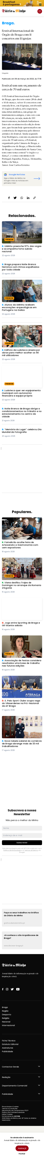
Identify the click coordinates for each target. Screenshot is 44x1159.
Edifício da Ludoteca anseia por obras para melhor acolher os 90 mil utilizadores (21, 329)
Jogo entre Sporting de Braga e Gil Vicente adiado (19, 601)
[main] (22, 485)
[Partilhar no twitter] (15, 198)
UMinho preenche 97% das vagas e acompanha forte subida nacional (19, 224)
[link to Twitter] (12, 989)
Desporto (6, 1014)
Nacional (6, 1021)
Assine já (22, 1148)
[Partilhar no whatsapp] (22, 198)
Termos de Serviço (31, 850)
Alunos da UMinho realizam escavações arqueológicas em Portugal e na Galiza (21, 282)
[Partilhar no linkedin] (28, 198)
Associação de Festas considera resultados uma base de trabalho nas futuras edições (21, 639)
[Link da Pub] (22, 3)
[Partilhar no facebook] (9, 198)
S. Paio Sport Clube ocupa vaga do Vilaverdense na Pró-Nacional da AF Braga (19, 680)
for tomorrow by (11, 1116)
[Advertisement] (22, 468)
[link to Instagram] (7, 989)
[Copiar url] (34, 198)
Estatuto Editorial (10, 1044)
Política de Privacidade (12, 850)
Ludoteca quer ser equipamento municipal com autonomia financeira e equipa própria (21, 369)
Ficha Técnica (8, 1040)
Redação (6, 1077)
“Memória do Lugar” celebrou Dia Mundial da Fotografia (18, 431)
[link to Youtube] (18, 989)
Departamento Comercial (14, 1085)
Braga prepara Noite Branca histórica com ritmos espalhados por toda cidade (20, 267)
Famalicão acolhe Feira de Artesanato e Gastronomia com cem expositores (22, 520)
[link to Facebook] (2, 989)
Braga (5, 1007)
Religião (5, 1018)
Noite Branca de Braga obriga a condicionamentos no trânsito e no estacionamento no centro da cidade (20, 411)
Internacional (8, 1025)
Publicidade (7, 1051)
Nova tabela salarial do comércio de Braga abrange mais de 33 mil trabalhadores (20, 720)
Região (5, 1011)
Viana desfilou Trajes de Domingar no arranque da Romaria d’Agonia (20, 560)
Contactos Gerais (10, 1066)
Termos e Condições (9, 1108)
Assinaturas (7, 1047)
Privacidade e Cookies (10, 1107)
